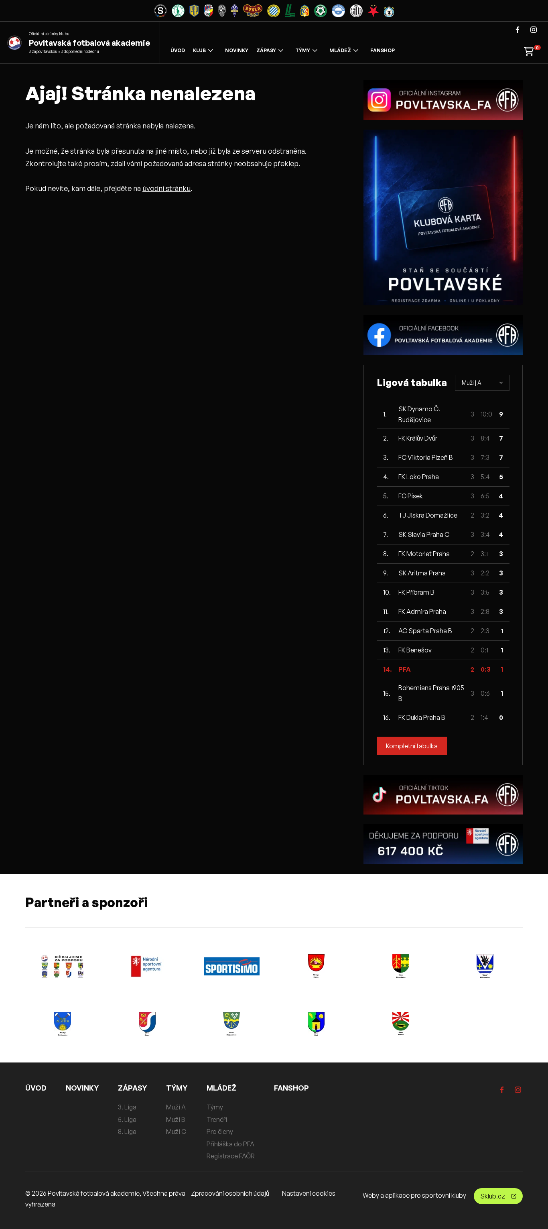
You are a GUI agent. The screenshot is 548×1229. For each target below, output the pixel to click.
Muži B (175, 1119)
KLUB (199, 50)
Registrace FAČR (231, 1156)
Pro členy (220, 1131)
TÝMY (302, 50)
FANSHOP (382, 50)
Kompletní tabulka (412, 746)
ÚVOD (177, 50)
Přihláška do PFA (230, 1144)
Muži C (176, 1131)
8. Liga (127, 1131)
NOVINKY (236, 50)
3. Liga (127, 1107)
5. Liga (127, 1119)
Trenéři (217, 1119)
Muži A (176, 1107)
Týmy (215, 1107)
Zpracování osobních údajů (230, 1193)
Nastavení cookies (308, 1193)
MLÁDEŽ (340, 50)
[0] (529, 51)
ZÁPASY (266, 50)
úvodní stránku (166, 188)
